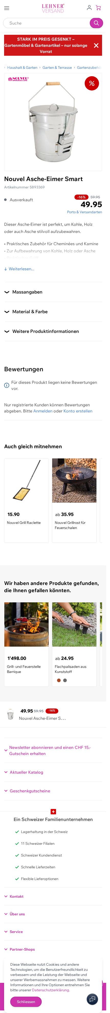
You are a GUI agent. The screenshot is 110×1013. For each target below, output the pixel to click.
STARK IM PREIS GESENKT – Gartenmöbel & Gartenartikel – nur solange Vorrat (45, 45)
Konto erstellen (77, 410)
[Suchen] (96, 23)
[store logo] (53, 8)
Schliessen (26, 1001)
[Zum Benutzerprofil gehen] (89, 7)
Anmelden (42, 410)
